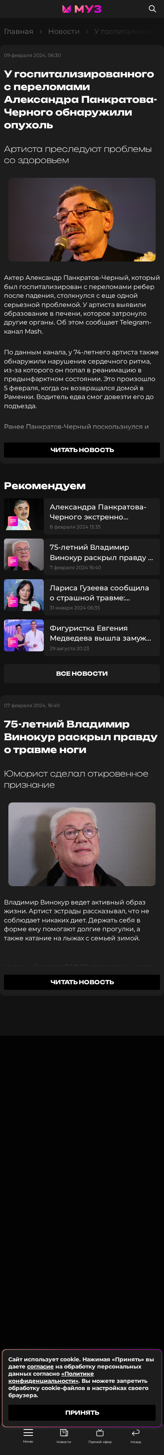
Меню (28, 1441)
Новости (64, 1442)
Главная (18, 31)
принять (82, 1412)
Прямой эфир (99, 1442)
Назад (136, 1442)
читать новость (82, 449)
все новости (82, 673)
